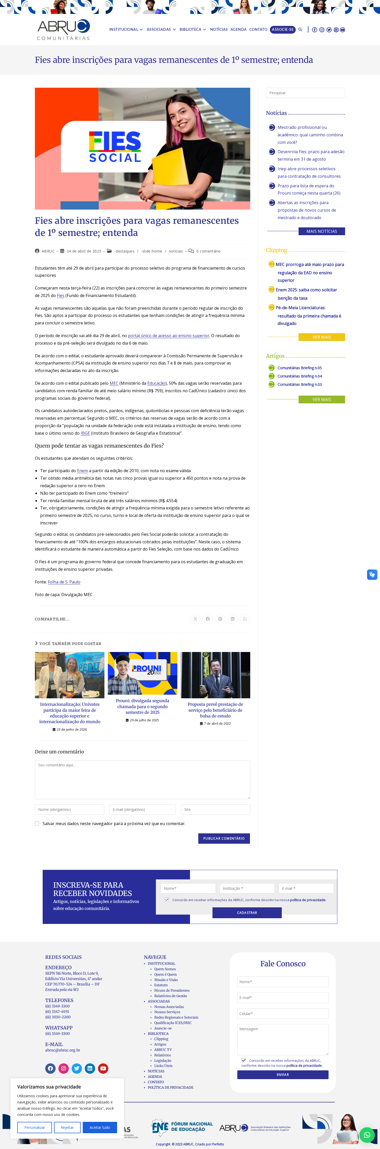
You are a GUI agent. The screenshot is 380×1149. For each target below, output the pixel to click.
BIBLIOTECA (158, 1034)
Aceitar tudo (100, 1127)
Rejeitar (67, 1127)
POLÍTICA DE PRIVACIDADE (170, 1087)
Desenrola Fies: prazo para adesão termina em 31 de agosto (311, 155)
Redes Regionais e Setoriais (176, 1017)
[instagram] (321, 29)
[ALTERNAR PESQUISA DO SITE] (300, 29)
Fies (60, 295)
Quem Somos (165, 969)
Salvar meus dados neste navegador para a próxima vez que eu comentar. (114, 823)
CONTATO (156, 1082)
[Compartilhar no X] (195, 619)
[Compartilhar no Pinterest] (220, 619)
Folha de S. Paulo (64, 582)
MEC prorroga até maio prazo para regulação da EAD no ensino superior (310, 272)
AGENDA (155, 1076)
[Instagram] (63, 1068)
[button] (367, 1135)
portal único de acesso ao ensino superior (168, 335)
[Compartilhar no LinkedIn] (232, 619)
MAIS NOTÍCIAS (322, 231)
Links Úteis (163, 1066)
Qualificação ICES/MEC (173, 1023)
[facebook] (314, 29)
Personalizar (34, 1127)
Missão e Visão (166, 980)
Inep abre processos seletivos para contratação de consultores (309, 172)
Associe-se (163, 1028)
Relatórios (162, 1055)
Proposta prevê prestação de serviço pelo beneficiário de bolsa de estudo (215, 710)
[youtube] (342, 29)
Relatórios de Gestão (170, 996)
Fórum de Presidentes (171, 990)
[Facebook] (50, 1068)
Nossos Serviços (167, 1012)
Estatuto (161, 985)
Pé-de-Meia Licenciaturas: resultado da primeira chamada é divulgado (308, 315)
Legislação (162, 1060)
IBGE (85, 433)
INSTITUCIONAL (161, 963)
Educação (156, 383)
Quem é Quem (165, 974)
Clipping (161, 1039)
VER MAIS (322, 337)
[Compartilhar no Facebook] (208, 619)
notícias (176, 251)
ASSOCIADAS (159, 1001)
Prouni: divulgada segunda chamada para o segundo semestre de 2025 (142, 706)
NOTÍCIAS (156, 1071)
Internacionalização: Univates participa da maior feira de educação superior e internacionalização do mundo (69, 713)
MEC (114, 383)
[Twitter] (77, 1068)
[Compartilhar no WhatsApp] (245, 619)
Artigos (160, 1044)
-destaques (124, 251)
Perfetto (218, 1144)
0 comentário (208, 251)
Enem (82, 470)
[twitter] (329, 29)
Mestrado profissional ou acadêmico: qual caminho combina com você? (310, 134)
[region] (67, 1108)
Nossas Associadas (169, 1007)
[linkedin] (336, 29)
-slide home (151, 251)
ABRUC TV (163, 1050)
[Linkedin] (90, 1068)
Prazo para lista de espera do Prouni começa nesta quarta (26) (309, 189)
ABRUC (48, 251)
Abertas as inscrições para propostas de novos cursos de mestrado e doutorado (307, 210)
